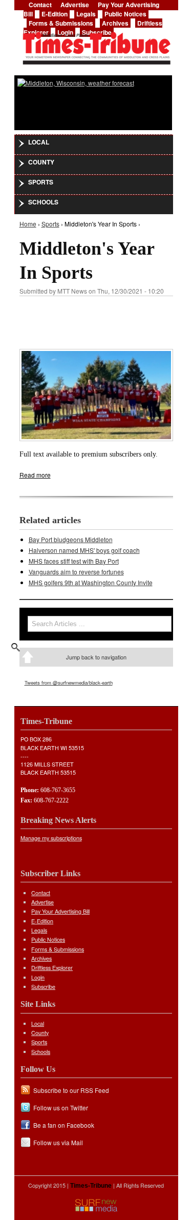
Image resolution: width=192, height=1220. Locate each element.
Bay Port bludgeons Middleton (71, 539)
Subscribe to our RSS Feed (71, 1090)
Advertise (42, 902)
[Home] (96, 45)
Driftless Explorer (52, 967)
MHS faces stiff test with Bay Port (74, 560)
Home (27, 223)
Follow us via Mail (58, 1142)
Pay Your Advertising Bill (60, 911)
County (41, 162)
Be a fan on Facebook (63, 1125)
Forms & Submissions (61, 23)
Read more (35, 474)
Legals (86, 13)
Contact (40, 893)
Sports (40, 182)
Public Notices (125, 13)
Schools (43, 201)
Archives (115, 23)
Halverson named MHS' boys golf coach (84, 550)
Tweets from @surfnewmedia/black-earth (69, 682)
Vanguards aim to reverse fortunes (76, 571)
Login (38, 977)
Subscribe (43, 986)
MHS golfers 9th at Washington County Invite (91, 582)
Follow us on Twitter (60, 1107)
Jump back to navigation (96, 657)
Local (38, 142)
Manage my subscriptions (51, 838)
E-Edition (54, 13)
